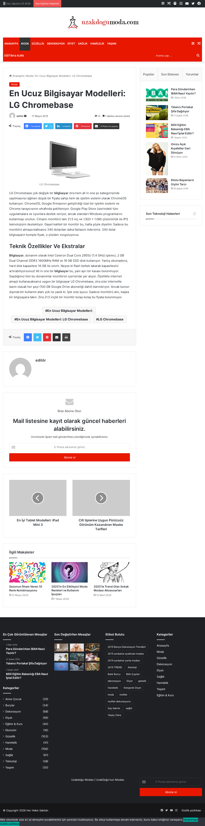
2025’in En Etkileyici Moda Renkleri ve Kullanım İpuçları (69, 590)
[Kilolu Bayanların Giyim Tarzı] (157, 185)
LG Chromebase (111, 319)
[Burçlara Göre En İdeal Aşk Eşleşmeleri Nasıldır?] (61, 666)
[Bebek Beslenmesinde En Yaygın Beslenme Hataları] (92, 657)
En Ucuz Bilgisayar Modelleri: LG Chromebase (52, 319)
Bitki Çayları (133, 674)
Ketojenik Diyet (132, 687)
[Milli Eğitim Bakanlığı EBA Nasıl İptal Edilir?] (157, 130)
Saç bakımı (114, 708)
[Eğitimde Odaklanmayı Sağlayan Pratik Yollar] (77, 657)
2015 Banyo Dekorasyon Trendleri (127, 646)
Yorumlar (192, 74)
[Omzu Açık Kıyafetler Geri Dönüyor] (157, 158)
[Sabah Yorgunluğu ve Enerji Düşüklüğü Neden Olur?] (77, 666)
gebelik (142, 680)
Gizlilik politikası (191, 810)
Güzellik (38, 43)
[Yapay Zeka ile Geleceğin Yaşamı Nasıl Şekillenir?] (92, 647)
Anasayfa (11, 43)
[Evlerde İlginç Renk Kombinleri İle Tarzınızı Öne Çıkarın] (92, 666)
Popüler (148, 74)
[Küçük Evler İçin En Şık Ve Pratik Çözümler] (61, 647)
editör (19, 116)
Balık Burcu (114, 674)
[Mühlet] (102, 22)
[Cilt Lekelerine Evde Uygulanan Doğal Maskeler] (77, 647)
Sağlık (82, 43)
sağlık (129, 708)
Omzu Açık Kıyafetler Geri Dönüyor (180, 148)
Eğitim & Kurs (14, 55)
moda (111, 694)
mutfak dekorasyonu (119, 701)
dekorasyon (114, 680)
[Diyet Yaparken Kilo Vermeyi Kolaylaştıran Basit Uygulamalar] (61, 657)
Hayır (195, 819)
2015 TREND (115, 667)
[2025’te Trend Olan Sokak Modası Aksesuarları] (112, 572)
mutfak (123, 694)
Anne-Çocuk (13, 699)
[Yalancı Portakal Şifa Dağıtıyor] (157, 112)
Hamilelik (97, 43)
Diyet (71, 43)
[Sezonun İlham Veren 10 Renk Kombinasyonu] (27, 572)
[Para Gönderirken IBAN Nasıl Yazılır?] (157, 94)
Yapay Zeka (114, 715)
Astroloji (132, 667)
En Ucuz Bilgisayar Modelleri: (70, 311)
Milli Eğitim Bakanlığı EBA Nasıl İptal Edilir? (182, 129)
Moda (25, 43)
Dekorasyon (56, 43)
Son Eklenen (170, 74)
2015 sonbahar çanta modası (124, 660)
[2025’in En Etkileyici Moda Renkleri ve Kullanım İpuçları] (69, 572)
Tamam (187, 819)
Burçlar (10, 705)
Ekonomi (10, 730)
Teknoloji (11, 761)
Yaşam (111, 43)
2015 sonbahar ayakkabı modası (126, 653)
